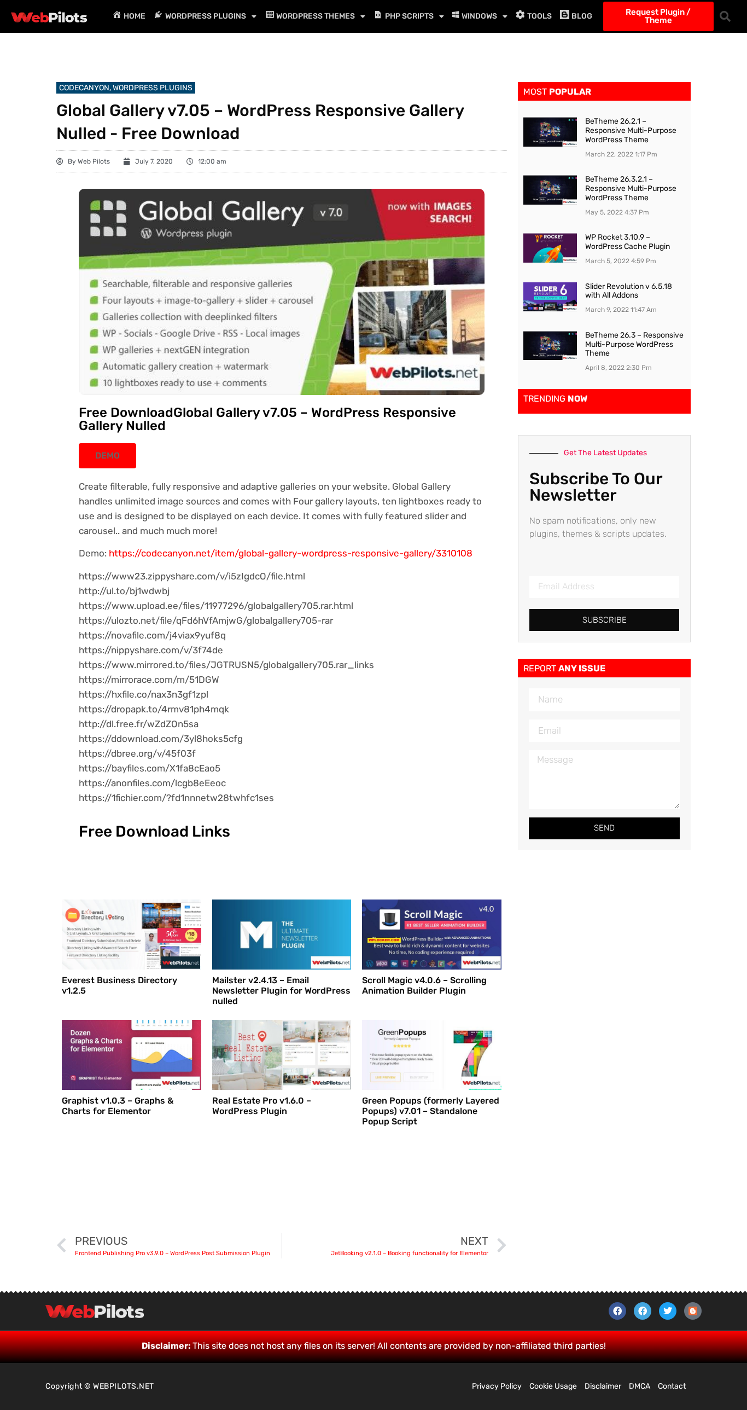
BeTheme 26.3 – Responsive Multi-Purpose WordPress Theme (634, 344)
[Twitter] (667, 1311)
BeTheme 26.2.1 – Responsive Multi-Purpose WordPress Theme (630, 130)
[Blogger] (693, 1311)
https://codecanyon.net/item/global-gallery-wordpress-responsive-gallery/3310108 (290, 553)
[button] (725, 16)
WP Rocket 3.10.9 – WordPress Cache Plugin (627, 242)
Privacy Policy (497, 1386)
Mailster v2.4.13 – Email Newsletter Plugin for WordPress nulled (281, 990)
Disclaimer (603, 1386)
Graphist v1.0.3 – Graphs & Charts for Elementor (117, 1105)
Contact (672, 1386)
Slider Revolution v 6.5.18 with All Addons (628, 291)
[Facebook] (617, 1311)
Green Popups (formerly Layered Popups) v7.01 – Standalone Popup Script (430, 1111)
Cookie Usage (553, 1386)
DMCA (639, 1386)
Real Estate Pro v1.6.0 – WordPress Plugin (261, 1105)
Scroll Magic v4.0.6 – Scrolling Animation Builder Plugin (424, 985)
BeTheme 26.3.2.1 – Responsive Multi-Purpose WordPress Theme (630, 188)
